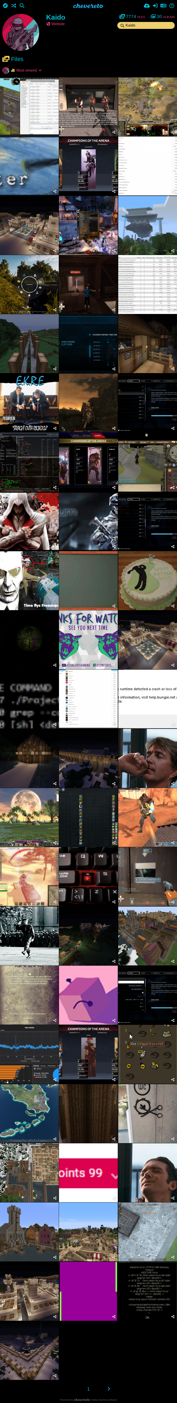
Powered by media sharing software (88, 1399)
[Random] (14, 6)
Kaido (55, 17)
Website (58, 24)
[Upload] (147, 6)
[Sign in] (155, 6)
